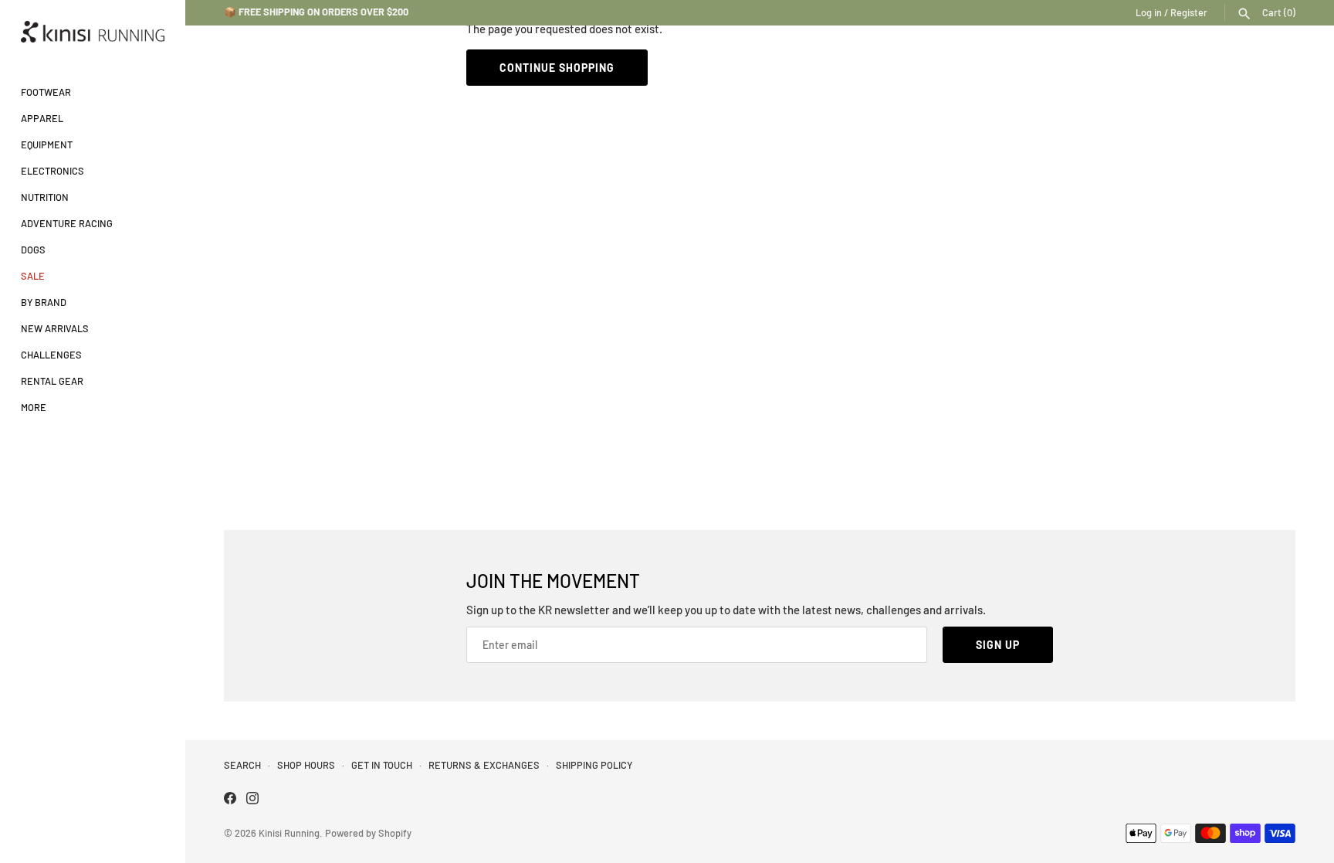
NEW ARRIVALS (55, 328)
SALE (33, 276)
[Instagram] (252, 800)
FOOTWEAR (46, 92)
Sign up (998, 644)
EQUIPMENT (47, 144)
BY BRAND (43, 302)
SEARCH (242, 765)
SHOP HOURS (306, 765)
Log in (1149, 12)
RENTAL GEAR (52, 381)
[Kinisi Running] (92, 31)
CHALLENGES (51, 354)
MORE (33, 407)
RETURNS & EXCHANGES (484, 765)
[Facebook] (230, 800)
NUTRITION (45, 197)
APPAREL (42, 118)
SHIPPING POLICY (594, 765)
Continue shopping (557, 67)
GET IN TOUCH (381, 765)
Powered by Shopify (368, 833)
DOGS (33, 249)
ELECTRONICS (52, 171)
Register (1188, 12)
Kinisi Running (289, 833)
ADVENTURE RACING (67, 223)
